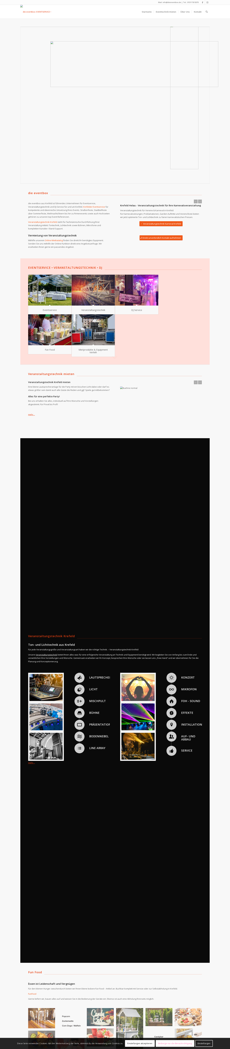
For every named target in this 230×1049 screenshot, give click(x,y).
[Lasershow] (138, 728)
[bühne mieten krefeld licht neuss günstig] (138, 757)
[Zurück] (196, 201)
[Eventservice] (50, 290)
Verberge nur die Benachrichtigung (175, 1043)
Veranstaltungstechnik (93, 310)
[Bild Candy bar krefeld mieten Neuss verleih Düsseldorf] (160, 1030)
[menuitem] (147, 12)
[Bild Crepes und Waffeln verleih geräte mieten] (189, 1030)
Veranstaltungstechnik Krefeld (42, 222)
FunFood (32, 1005)
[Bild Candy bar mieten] (101, 1030)
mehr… (31, 414)
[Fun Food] (50, 329)
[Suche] (207, 12)
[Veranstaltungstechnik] (93, 290)
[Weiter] (200, 201)
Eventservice (50, 310)
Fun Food (50, 349)
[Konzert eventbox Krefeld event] (138, 699)
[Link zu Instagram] (207, 2)
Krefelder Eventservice (94, 206)
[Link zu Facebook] (202, 2)
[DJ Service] (136, 290)
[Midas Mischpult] (46, 699)
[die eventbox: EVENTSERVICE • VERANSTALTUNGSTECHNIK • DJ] (41, 12)
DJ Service (136, 310)
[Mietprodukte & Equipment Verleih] (93, 329)
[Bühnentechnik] (46, 728)
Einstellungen (204, 1043)
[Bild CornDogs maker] (42, 1031)
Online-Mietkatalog (54, 240)
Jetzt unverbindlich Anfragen (133, 224)
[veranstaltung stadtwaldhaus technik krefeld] (46, 757)
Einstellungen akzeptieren (139, 1043)
